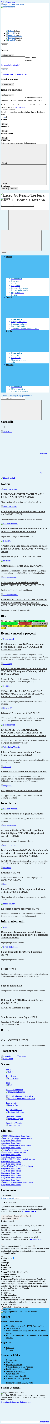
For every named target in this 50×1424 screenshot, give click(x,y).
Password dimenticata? (10, 65)
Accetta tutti (10, 1219)
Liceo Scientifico (20, 621)
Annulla (5, 189)
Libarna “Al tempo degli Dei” (20, 713)
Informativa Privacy (14, 1364)
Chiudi (4, 124)
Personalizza (7, 1216)
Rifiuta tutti (21, 1216)
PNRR (8, 969)
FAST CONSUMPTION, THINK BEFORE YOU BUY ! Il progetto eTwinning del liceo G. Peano (24, 671)
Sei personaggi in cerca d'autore (21, 790)
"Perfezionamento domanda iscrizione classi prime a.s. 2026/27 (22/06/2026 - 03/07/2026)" (25, 548)
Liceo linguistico (25, 623)
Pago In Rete (12, 985)
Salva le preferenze (21, 1307)
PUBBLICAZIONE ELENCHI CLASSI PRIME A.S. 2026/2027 (22, 495)
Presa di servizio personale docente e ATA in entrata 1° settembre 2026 (24, 530)
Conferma (13, 189)
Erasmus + (10, 872)
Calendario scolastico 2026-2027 (22, 565)
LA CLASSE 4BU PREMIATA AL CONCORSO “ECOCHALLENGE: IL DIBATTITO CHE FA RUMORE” (23, 732)
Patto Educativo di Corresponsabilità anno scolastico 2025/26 (23, 890)
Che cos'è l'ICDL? (14, 1040)
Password (29, 60)
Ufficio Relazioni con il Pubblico (19, 1367)
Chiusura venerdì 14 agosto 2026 (22, 813)
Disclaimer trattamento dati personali (16, 1402)
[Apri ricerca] (28, 220)
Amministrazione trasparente (17, 1378)
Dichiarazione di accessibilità (18, 1369)
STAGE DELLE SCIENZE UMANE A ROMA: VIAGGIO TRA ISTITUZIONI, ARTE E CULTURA (22, 694)
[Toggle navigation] (21, 240)
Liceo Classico (7, 621)
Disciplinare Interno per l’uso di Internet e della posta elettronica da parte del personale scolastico (24, 935)
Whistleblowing (12, 1374)
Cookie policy (12, 1360)
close (4, 252)
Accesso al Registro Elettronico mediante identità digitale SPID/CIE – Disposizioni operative (22, 833)
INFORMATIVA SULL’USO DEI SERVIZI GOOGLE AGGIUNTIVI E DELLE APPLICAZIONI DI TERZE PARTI (24, 602)
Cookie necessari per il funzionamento (16, 1246)
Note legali (10, 1362)
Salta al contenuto (8, 2)
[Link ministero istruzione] (12, 4)
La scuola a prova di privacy (20, 908)
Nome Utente (30, 58)
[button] (24, 453)
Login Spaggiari (20, 107)
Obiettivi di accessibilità (15, 1371)
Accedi (4, 45)
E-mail (28, 97)
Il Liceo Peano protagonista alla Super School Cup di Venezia (21, 753)
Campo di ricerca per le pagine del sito (16, 396)
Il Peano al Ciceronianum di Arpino (24, 771)
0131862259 (15, 1328)
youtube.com (6, 1258)
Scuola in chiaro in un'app (19, 1017)
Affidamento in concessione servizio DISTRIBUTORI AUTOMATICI (22, 584)
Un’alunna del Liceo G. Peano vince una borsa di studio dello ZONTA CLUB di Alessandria (22, 647)
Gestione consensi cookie (16, 1376)
